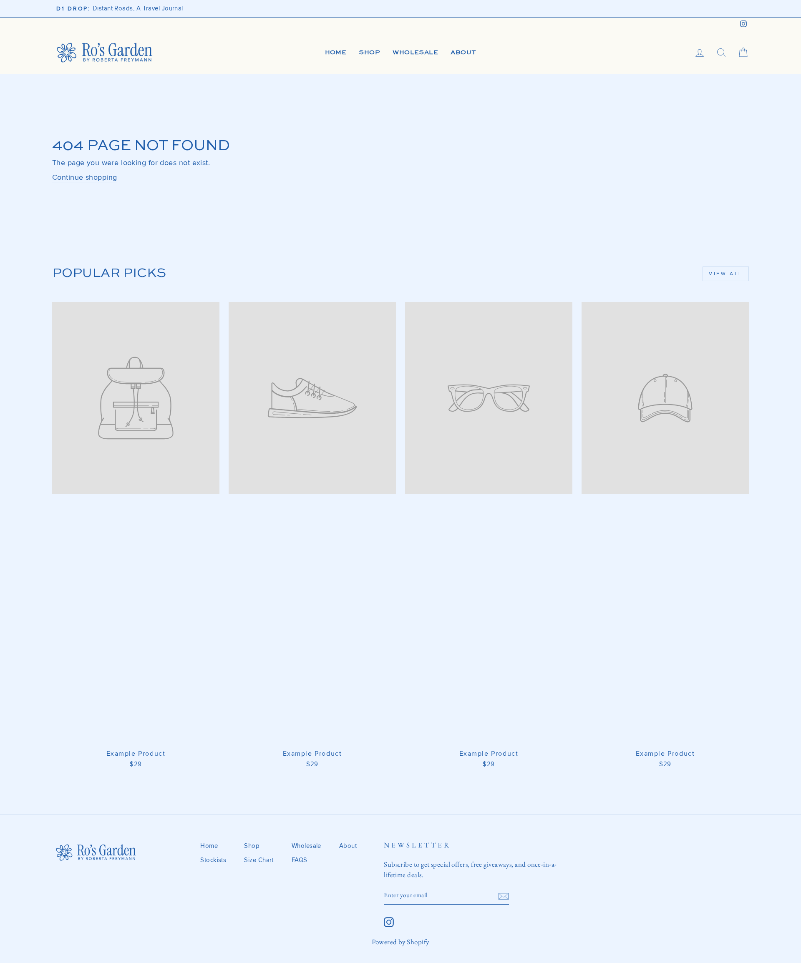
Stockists (213, 860)
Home (209, 846)
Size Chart (259, 860)
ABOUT (463, 52)
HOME (336, 52)
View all (726, 274)
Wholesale (306, 846)
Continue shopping (84, 177)
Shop (251, 846)
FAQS (299, 860)
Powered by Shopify (400, 941)
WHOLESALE (415, 52)
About (348, 846)
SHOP (369, 52)
